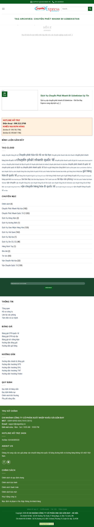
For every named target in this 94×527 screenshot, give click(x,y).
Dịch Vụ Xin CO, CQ (9, 242)
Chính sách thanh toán (10, 487)
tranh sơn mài (52, 179)
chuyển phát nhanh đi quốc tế (79, 164)
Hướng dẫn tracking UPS (11, 364)
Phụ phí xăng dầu (8, 398)
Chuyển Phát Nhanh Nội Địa (12, 208)
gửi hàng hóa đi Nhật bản (74, 171)
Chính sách (6, 204)
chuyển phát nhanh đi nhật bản (58, 164)
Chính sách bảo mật (9, 492)
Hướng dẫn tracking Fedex (12, 374)
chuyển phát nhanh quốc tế (35, 160)
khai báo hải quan (16, 179)
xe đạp (5, 190)
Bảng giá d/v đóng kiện (10, 339)
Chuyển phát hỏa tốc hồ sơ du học (35, 154)
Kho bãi (4, 251)
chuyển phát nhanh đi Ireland (40, 164)
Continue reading (47, 39)
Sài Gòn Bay (26, 179)
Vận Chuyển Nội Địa (9, 260)
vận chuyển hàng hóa (23, 183)
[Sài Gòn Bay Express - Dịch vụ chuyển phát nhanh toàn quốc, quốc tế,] (47, 8)
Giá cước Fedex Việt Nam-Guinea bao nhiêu (53, 171)
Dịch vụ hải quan (71, 167)
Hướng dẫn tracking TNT (11, 370)
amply (3, 155)
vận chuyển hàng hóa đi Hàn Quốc (41, 183)
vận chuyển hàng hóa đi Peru (12, 187)
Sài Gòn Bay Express (38, 179)
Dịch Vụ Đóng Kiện (9, 218)
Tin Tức (54, 509)
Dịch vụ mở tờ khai (82, 167)
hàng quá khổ (6, 179)
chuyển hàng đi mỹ (12, 155)
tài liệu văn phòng (65, 179)
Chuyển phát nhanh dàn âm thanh (63, 155)
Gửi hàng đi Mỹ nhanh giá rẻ (55, 176)
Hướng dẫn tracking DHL (11, 367)
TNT (46, 179)
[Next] (89, 56)
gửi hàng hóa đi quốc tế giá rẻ (26, 176)
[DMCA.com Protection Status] (47, 524)
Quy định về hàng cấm (10, 389)
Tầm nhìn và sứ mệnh (10, 318)
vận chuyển (11, 182)
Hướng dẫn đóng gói (9, 342)
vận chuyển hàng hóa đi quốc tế (38, 186)
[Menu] (3, 9)
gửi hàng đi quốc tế (72, 176)
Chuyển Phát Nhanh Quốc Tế (13, 213)
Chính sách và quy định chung (13, 478)
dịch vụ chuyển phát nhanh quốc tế (30, 167)
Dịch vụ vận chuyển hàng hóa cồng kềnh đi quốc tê (24, 171)
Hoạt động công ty (9, 497)
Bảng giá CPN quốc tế (10, 333)
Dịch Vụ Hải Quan (8, 232)
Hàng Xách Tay (7, 246)
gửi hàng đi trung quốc (85, 176)
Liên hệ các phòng (9, 315)
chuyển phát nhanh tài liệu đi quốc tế (18, 164)
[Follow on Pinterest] (8, 462)
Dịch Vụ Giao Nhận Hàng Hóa (13, 227)
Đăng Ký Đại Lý (32, 509)
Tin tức (4, 256)
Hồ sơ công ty (7, 311)
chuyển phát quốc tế (9, 167)
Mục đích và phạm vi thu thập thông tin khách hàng (21, 501)
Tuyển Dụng (44, 509)
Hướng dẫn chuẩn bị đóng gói (13, 361)
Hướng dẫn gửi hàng (9, 346)
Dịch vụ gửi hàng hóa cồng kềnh (55, 167)
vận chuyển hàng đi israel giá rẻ (64, 187)
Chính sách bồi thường (10, 395)
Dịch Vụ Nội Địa (8, 237)
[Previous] (5, 56)
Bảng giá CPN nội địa (10, 336)
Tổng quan (6, 308)
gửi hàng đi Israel (41, 176)
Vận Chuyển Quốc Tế (10, 265)
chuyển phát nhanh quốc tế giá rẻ (66, 160)
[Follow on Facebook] (4, 462)
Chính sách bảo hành (9, 482)
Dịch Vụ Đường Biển (9, 223)
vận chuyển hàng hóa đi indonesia (62, 183)
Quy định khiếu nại (8, 392)
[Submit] (90, 9)
